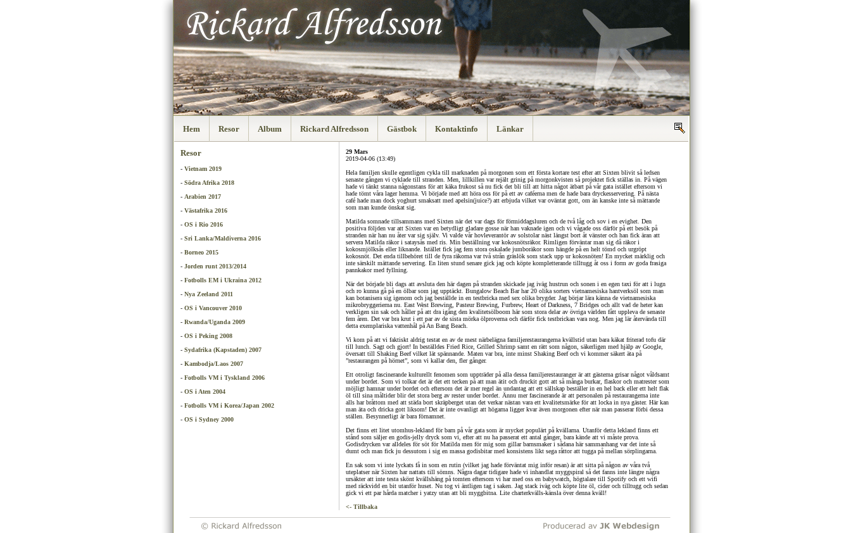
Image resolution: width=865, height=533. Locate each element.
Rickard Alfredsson (334, 129)
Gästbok (402, 129)
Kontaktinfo (456, 129)
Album (270, 129)
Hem (191, 129)
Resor (228, 129)
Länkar (510, 129)
